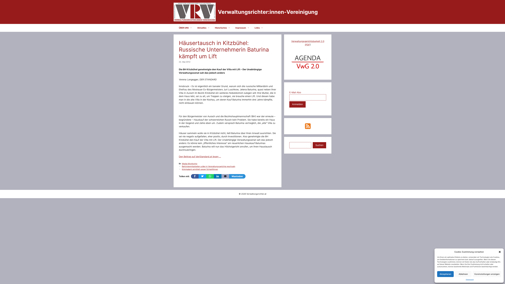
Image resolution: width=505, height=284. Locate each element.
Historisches (221, 28)
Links (257, 28)
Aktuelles (201, 28)
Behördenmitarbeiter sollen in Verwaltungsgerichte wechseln (208, 166)
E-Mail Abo (295, 92)
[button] (499, 252)
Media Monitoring (189, 164)
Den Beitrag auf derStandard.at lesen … (200, 156)
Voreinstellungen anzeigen (487, 274)
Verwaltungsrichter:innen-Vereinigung (268, 12)
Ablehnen (463, 274)
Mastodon (237, 176)
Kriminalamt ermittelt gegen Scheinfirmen (200, 169)
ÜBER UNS (184, 28)
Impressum (470, 279)
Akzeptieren (445, 274)
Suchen (319, 145)
